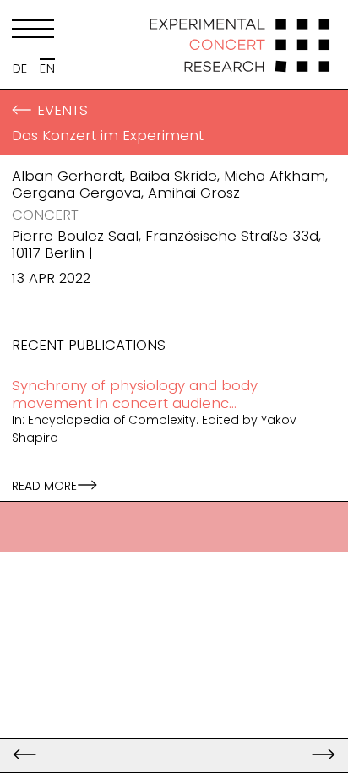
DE (20, 68)
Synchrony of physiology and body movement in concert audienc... (135, 393)
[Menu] (33, 32)
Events (62, 110)
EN (47, 68)
